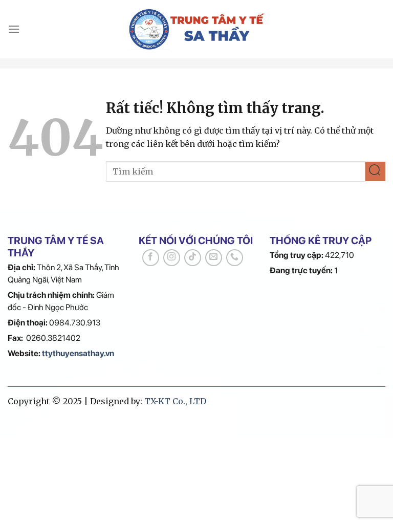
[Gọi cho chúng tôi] (234, 257)
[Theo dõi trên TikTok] (192, 257)
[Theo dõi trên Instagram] (171, 257)
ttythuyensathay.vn (78, 353)
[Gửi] (375, 172)
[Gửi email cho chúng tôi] (213, 257)
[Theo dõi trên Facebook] (150, 257)
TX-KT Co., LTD (175, 401)
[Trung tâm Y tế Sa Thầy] (197, 29)
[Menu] (14, 28)
